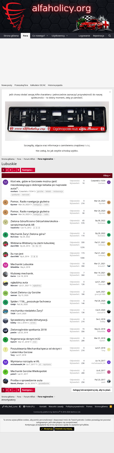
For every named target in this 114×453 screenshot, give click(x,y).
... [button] (14, 170)
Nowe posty (6, 85)
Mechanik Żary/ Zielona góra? (28, 234)
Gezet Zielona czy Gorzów (26, 292)
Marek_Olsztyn (17, 383)
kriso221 (101, 266)
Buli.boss (101, 223)
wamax (14, 295)
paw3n (13, 332)
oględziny (37, 285)
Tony (13, 355)
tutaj (87, 145)
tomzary (101, 245)
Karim (13, 276)
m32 (35, 342)
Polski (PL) (30, 406)
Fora (25, 35)
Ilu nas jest (17, 253)
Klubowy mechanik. (22, 273)
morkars (14, 191)
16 (37, 246)
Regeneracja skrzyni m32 (25, 338)
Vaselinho (15, 227)
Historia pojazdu (55, 85)
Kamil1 (14, 342)
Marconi (14, 285)
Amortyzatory (8, 399)
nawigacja (37, 204)
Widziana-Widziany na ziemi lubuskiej (32, 243)
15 (33, 246)
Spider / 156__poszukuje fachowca (31, 301)
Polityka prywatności (75, 406)
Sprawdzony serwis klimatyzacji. (29, 319)
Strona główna (11, 35)
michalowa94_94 (18, 364)
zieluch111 (100, 373)
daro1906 (15, 246)
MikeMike (15, 267)
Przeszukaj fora (21, 85)
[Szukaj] (110, 35)
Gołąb (13, 304)
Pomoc (89, 406)
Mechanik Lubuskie (22, 264)
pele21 (13, 374)
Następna (27, 170)
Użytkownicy (58, 35)
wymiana (47, 364)
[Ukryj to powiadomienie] (109, 92)
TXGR (13, 313)
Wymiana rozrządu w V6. (25, 361)
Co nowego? (38, 35)
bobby (13, 322)
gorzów (40, 191)
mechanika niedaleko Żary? (27, 310)
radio (46, 204)
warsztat (25, 194)
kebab (48, 191)
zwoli (103, 382)
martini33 (101, 275)
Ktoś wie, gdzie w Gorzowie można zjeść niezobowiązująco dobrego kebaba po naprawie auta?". (39, 185)
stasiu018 (101, 312)
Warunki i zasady (56, 406)
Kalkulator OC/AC (38, 85)
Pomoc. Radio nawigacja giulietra (30, 201)
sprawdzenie (43, 383)
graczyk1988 (100, 294)
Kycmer (14, 204)
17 (40, 246)
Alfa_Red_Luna (11, 406)
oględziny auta (19, 282)
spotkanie (16, 194)
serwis (33, 322)
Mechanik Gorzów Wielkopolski (29, 371)
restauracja (58, 191)
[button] (47, 35)
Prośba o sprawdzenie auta (26, 380)
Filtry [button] (106, 175)
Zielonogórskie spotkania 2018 (29, 329)
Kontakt (43, 406)
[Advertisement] (57, 60)
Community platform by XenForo (57, 412)
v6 (40, 364)
